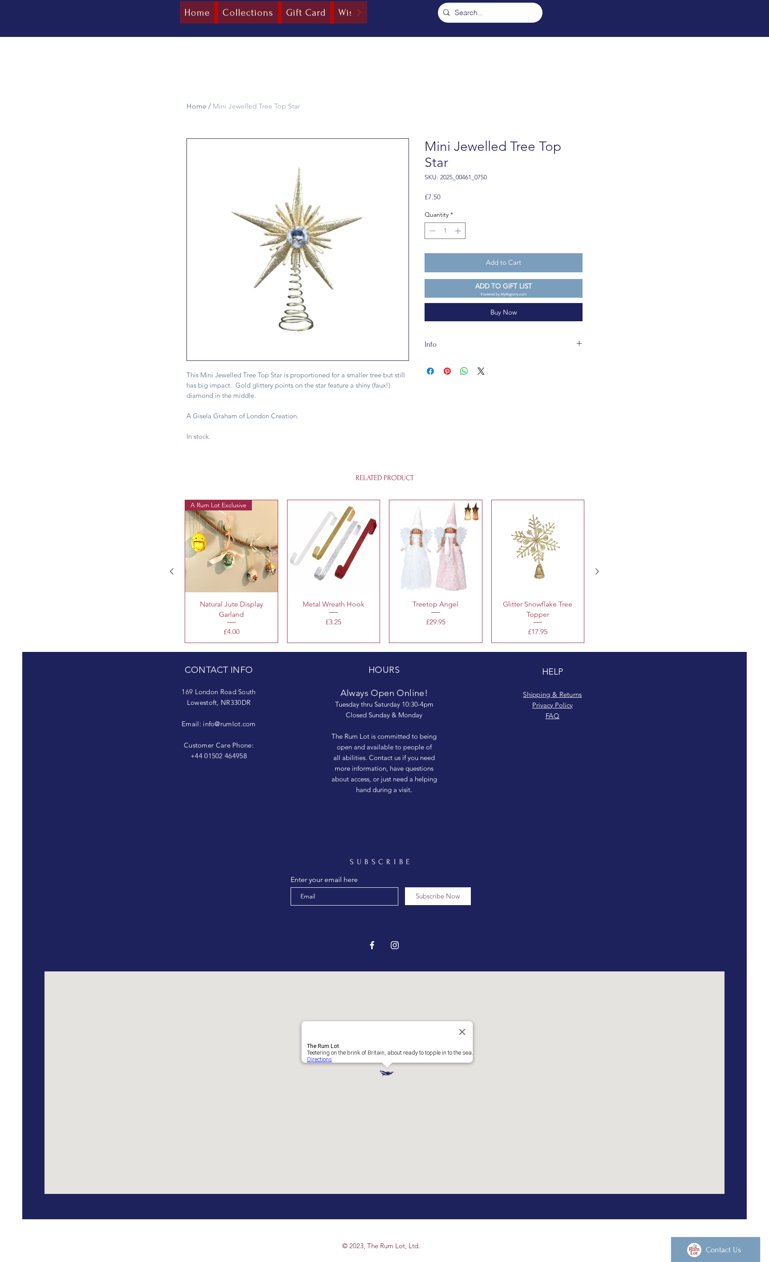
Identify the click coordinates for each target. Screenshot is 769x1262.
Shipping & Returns (552, 694)
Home (196, 106)
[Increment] (458, 231)
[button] (504, 288)
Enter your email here (324, 879)
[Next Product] (597, 571)
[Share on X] (481, 371)
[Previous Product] (171, 571)
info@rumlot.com (229, 724)
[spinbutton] (445, 231)
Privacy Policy (552, 705)
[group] (384, 571)
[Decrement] (431, 231)
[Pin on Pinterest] (447, 371)
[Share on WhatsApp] (464, 371)
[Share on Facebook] (430, 371)
